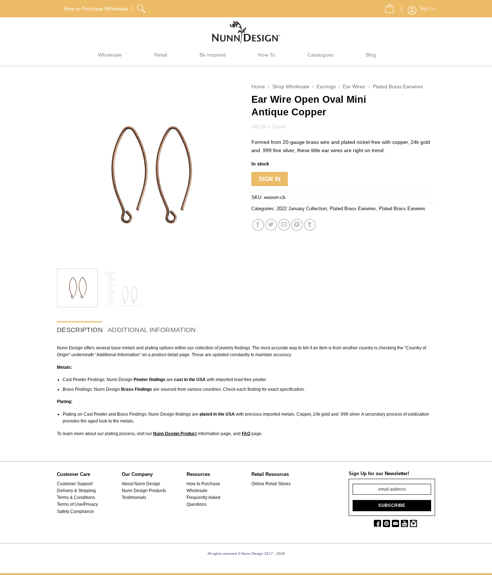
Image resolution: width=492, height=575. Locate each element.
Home (258, 86)
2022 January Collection (302, 208)
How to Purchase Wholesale (203, 487)
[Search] (142, 7)
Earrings (326, 86)
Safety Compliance (75, 511)
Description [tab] (80, 329)
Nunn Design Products (144, 490)
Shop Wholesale (290, 86)
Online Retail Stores (271, 483)
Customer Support (75, 483)
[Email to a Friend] (284, 225)
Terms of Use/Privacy (77, 504)
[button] (386, 6)
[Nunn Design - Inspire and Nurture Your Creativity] (246, 31)
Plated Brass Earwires (398, 86)
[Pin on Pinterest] (297, 225)
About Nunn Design (141, 483)
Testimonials (134, 497)
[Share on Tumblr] (310, 225)
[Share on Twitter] (271, 225)
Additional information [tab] (152, 329)
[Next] (228, 171)
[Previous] (69, 171)
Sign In (270, 179)
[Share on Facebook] (258, 225)
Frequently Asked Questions (203, 501)
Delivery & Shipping (76, 490)
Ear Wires (354, 86)
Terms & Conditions (76, 497)
